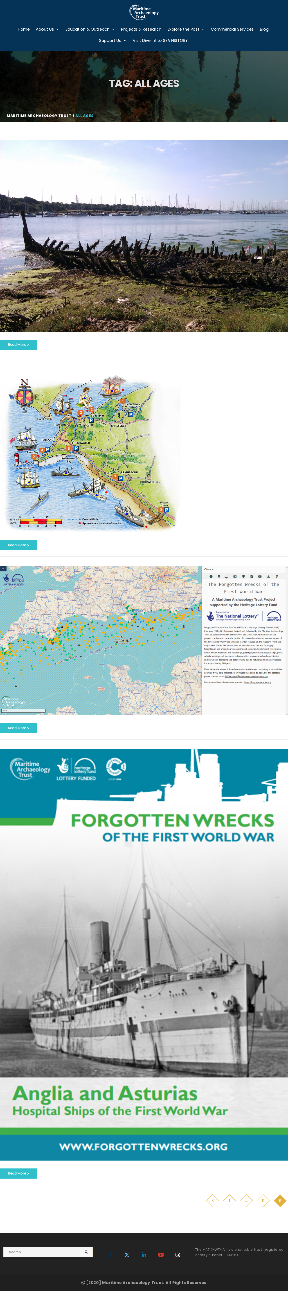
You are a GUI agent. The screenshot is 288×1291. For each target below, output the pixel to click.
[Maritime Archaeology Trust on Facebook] (110, 1255)
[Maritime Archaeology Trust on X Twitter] (127, 1255)
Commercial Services (232, 29)
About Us (45, 29)
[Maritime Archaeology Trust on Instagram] (177, 1255)
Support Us (110, 40)
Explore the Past (183, 29)
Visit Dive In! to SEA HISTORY (160, 40)
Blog (264, 29)
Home (24, 29)
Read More (17, 344)
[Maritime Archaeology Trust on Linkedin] (144, 1255)
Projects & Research (141, 29)
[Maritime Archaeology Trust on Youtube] (161, 1255)
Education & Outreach (87, 29)
